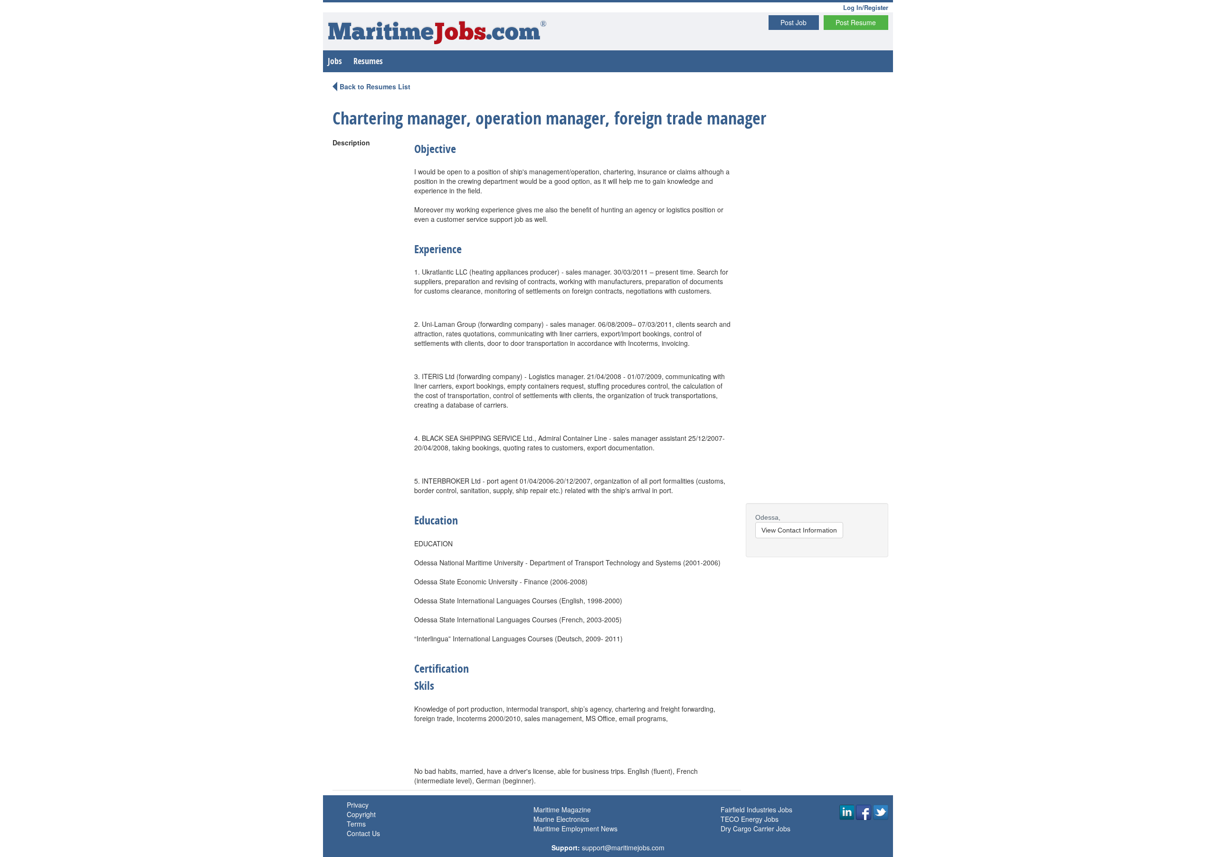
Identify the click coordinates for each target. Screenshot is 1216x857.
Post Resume (856, 22)
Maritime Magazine (562, 809)
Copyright (361, 814)
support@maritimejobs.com (623, 847)
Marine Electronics (561, 819)
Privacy (358, 804)
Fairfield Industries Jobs (756, 809)
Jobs (335, 61)
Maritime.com (437, 33)
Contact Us (363, 833)
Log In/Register (865, 7)
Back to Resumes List (375, 86)
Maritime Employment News (575, 828)
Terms (356, 823)
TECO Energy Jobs (750, 819)
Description (351, 142)
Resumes (368, 61)
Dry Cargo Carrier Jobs (755, 828)
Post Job (793, 22)
